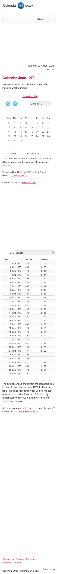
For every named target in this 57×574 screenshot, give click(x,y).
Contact (17, 562)
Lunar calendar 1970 (27, 411)
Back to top (49, 569)
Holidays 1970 (29, 182)
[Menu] (48, 19)
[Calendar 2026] (18, 5)
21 (48, 131)
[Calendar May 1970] (8, 103)
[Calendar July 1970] (15, 103)
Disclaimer (8, 559)
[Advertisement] (28, 43)
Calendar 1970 (30, 96)
